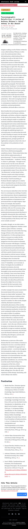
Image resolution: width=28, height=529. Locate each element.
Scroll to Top (21, 494)
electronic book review (10, 2)
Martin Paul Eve (9, 25)
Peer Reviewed (7, 13)
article (6, 10)
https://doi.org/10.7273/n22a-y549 (9, 29)
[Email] (9, 514)
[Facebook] (12, 514)
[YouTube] (19, 514)
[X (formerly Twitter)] (15, 514)
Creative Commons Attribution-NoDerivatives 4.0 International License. (14, 524)
